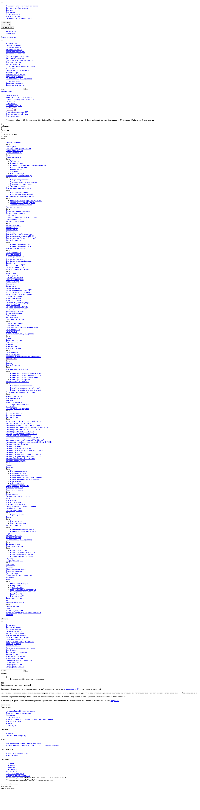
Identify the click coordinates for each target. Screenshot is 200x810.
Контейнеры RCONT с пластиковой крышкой (24, 425)
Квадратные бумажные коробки (18, 423)
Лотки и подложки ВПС (15, 265)
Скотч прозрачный (13, 330)
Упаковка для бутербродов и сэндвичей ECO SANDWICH (29, 442)
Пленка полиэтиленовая (15, 213)
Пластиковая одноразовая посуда (19, 176)
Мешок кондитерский (14, 611)
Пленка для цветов (13, 494)
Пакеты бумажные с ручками (17, 382)
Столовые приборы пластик (21, 184)
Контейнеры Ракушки (14, 259)
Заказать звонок (12, 95)
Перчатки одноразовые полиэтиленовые (26, 477)
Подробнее (115, 701)
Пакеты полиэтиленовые (15, 52)
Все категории (11, 43)
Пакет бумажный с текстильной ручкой (25, 390)
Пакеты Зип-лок (12, 228)
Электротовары (12, 317)
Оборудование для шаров (16, 569)
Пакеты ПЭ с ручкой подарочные (19, 234)
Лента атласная (16, 521)
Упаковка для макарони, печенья (18, 448)
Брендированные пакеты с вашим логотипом (23, 743)
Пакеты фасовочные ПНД (20, 246)
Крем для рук (11, 286)
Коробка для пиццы (13, 415)
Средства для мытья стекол (16, 309)
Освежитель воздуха (14, 296)
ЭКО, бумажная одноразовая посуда (20, 196)
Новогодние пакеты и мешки (21, 554)
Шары (8, 579)
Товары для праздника (14, 81)
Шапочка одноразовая (14, 488)
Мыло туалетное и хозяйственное (19, 294)
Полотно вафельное (13, 298)
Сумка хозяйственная (14, 313)
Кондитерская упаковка (15, 85)
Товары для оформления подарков (19, 575)
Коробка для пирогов (14, 413)
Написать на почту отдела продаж (19, 97)
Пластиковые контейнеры (16, 54)
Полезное (4, 729)
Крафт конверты (12, 353)
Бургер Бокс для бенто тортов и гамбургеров (23, 421)
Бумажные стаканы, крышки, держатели (26, 201)
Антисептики (11, 273)
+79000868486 (6, 91)
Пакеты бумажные (13, 64)
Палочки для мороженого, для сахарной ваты (28, 165)
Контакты (9, 10)
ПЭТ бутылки (11, 68)
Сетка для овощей (13, 305)
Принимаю (5, 705)
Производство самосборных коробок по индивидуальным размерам (32, 745)
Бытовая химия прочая (14, 280)
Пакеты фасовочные (14, 240)
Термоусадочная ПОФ (14, 219)
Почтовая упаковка (13, 62)
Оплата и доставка (13, 14)
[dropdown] (2, 2)
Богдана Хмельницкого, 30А (17, 112)
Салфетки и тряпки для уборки (18, 303)
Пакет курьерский (13, 355)
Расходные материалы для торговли (20, 60)
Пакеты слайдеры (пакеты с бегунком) (21, 238)
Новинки (9, 615)
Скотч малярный (12, 325)
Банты (8, 498)
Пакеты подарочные (14, 525)
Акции (8, 600)
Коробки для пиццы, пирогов (17, 70)
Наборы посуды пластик (20, 180)
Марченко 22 (11, 110)
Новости (9, 363)
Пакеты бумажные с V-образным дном (25, 375)
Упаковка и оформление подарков (19, 18)
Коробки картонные (13, 45)
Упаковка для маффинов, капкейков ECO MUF (24, 450)
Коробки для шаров (18, 515)
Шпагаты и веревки (13, 538)
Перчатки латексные (18, 473)
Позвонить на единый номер (17, 753)
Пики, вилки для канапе (19, 167)
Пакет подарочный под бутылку (23, 531)
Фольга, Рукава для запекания (17, 405)
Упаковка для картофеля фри (17, 444)
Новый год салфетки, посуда (21, 556)
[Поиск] (27, 89)
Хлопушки (10, 577)
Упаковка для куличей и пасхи (18, 496)
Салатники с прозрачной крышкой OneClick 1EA (25, 440)
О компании (10, 12)
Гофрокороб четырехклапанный (18, 149)
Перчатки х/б (15, 482)
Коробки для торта (13, 606)
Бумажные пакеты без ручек (17, 369)
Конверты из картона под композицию (21, 506)
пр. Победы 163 (12, 108)
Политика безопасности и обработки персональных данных (29, 719)
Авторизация (11, 31)
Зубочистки (14, 161)
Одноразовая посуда (14, 48)
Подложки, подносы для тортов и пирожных (23, 613)
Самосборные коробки (14, 151)
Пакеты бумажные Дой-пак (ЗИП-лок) (25, 373)
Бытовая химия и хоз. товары (17, 56)
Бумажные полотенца (14, 278)
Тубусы (8, 534)
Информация (6, 707)
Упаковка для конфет (14, 446)
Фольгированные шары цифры (22, 592)
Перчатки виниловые (18, 471)
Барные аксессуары (13, 157)
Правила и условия (13, 721)
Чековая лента (11, 346)
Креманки (10, 608)
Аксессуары (10, 565)
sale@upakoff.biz (12, 755)
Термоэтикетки (12, 342)
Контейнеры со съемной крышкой (19, 261)
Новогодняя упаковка (14, 546)
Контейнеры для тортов (15, 257)
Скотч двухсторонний (14, 323)
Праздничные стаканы (19, 192)
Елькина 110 (10, 102)
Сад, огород (10, 558)
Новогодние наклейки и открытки (24, 552)
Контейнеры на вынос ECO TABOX (20, 432)
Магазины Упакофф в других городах (20, 711)
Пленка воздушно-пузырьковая (18, 211)
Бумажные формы (13, 398)
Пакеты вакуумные (13, 226)
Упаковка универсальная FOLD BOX (20, 459)
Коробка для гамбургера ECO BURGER (21, 434)
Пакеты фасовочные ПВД (20, 244)
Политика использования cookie (18, 713)
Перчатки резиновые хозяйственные (24, 479)
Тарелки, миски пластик (20, 186)
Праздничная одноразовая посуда (19, 188)
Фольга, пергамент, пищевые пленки (20, 66)
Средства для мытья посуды (17, 307)
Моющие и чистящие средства (18, 292)
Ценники (9, 344)
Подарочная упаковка (14, 77)
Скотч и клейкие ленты (15, 58)
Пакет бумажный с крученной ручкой (25, 388)
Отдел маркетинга (13, 116)
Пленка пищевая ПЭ (14, 402)
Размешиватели (16, 169)
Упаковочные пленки (14, 50)
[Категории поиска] (2, 621)
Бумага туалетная (12, 276)
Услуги (3, 739)
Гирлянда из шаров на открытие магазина (22, 6)
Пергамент (10, 400)
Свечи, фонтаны (12, 573)
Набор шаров (15, 586)
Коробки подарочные (14, 511)
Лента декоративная (18, 523)
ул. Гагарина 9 (11, 104)
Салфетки (14, 171)
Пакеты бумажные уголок (20, 380)
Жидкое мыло (11, 284)
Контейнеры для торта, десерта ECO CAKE (23, 429)
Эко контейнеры (12, 73)
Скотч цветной (11, 332)
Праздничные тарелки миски (21, 194)
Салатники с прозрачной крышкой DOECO (23, 438)
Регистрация (11, 33)
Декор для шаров (16, 588)
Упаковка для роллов (14, 452)
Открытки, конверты (14, 571)
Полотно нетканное (13, 300)
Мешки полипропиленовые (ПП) (19, 290)
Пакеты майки (11, 232)
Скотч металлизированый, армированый (22, 328)
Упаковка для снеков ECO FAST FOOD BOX (23, 454)
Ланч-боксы (10, 263)
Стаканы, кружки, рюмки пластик (23, 182)
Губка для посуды (12, 282)
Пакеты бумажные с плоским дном (24, 377)
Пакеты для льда (16, 163)
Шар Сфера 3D (16, 594)
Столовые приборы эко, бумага (22, 203)
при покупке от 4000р (72, 689)
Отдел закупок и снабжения (17, 114)
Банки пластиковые (13, 253)
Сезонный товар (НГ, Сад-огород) (19, 79)
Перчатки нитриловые (19, 475)
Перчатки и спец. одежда (15, 75)
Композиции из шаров (19, 583)
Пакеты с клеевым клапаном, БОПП (20, 236)
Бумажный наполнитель (15, 504)
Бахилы (9, 465)
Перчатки (9, 467)
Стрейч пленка (11, 215)
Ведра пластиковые (13, 255)
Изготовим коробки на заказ (17, 8)
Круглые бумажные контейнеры (18, 436)
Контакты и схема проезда (16, 735)
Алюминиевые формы (14, 396)
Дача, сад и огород (13, 544)
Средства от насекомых (15, 311)
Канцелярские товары (14, 83)
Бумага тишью (11, 500)
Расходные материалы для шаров (23, 590)
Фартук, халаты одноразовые (17, 486)
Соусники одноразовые (15, 267)
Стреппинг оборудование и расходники (21, 217)
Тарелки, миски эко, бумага (21, 205)
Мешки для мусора (13, 288)
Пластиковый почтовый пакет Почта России (23, 357)
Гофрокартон (11, 147)
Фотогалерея (11, 726)
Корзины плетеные (13, 509)
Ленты (8, 517)
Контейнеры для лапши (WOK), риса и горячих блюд (27, 427)
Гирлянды (9, 567)
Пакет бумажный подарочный (22, 386)
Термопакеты (11, 315)
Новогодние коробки (18, 550)
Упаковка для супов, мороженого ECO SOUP (23, 457)
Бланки (8, 338)
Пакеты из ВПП (12, 230)
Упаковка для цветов (14, 536)
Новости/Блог (11, 359)
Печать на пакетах (13, 16)
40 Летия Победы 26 (14, 106)
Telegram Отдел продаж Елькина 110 (20, 99)
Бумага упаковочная (14, 502)
